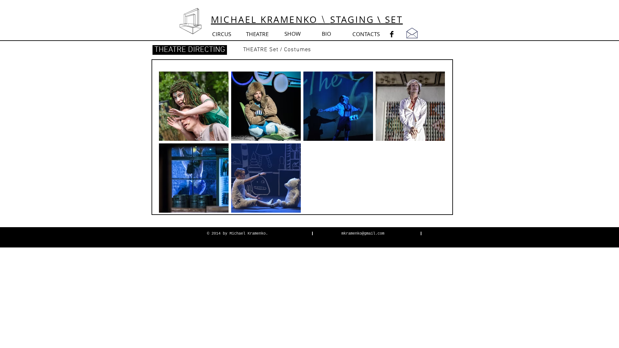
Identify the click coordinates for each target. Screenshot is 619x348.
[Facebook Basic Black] (391, 34)
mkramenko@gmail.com (362, 233)
